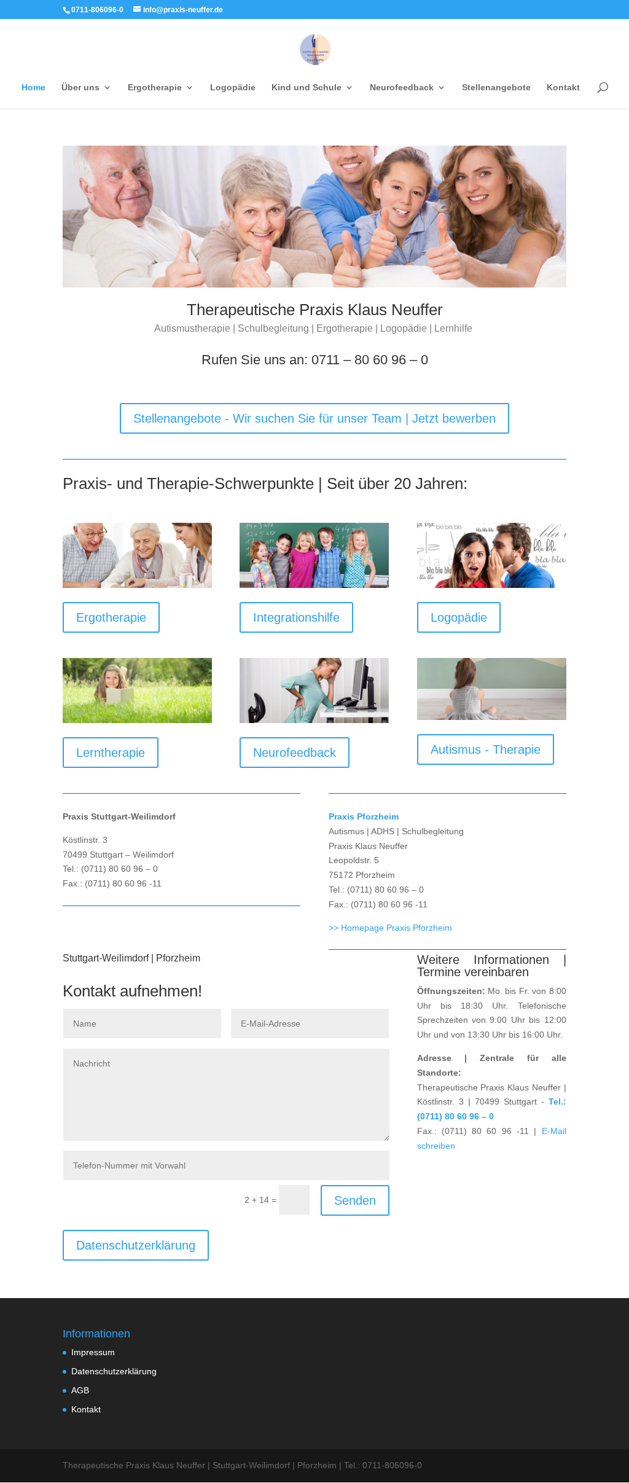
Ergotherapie (111, 617)
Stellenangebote (496, 87)
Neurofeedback (294, 752)
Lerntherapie (110, 752)
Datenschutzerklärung (135, 1245)
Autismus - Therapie (486, 749)
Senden (355, 1200)
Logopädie (233, 87)
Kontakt (563, 87)
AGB (80, 1390)
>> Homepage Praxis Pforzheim (390, 928)
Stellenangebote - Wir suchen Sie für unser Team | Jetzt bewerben (314, 418)
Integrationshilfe (296, 617)
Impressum (93, 1352)
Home (33, 87)
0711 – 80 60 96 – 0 (369, 359)
